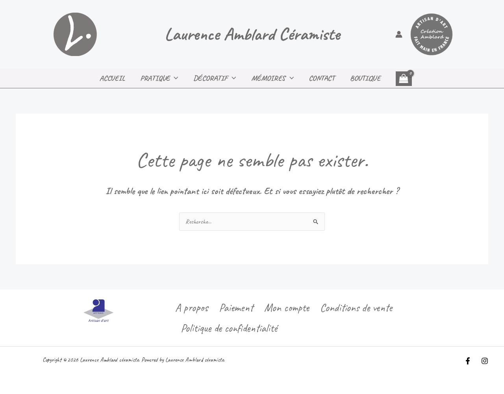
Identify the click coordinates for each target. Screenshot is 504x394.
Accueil (112, 78)
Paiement (236, 307)
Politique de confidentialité (229, 328)
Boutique (365, 78)
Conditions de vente (356, 307)
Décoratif (210, 78)
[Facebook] (467, 360)
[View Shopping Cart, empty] (404, 78)
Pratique (155, 78)
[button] (174, 78)
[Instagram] (484, 360)
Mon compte (286, 307)
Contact (322, 78)
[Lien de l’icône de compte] (398, 34)
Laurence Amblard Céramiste (252, 34)
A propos (191, 307)
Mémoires (268, 78)
